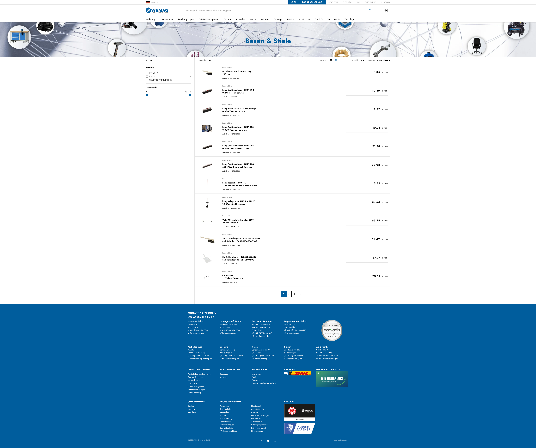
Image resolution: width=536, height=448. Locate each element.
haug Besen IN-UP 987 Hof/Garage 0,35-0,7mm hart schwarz (239, 110)
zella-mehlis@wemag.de (328, 358)
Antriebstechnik (257, 409)
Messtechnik (225, 412)
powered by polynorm (341, 440)
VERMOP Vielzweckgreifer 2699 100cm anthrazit (238, 221)
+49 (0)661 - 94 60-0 (199, 330)
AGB (358, 2)
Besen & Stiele (227, 67)
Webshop (156, 25)
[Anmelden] (386, 10)
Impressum (385, 2)
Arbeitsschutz (256, 421)
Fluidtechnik (256, 406)
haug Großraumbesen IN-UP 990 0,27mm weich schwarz (238, 91)
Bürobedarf (168, 25)
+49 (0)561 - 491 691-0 (264, 355)
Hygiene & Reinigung (184, 25)
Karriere (227, 19)
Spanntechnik (225, 409)
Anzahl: (355, 60)
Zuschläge (347, 2)
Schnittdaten (304, 19)
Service (290, 19)
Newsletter (333, 2)
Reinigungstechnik (258, 428)
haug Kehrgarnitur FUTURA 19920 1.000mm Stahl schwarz (238, 203)
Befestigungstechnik (259, 424)
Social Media (333, 19)
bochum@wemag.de (230, 358)
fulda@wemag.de (197, 333)
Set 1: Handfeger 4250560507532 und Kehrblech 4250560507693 (239, 258)
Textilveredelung (194, 392)
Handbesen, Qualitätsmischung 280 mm (237, 73)
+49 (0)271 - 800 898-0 (296, 355)
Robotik (223, 415)
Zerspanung (224, 406)
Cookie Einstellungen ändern (264, 383)
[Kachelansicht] (331, 60)
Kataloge (277, 19)
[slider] (147, 95)
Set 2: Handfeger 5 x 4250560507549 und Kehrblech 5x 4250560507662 (241, 240)
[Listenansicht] (336, 60)
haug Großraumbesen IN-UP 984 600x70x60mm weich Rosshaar (238, 165)
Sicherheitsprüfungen (196, 389)
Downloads (192, 383)
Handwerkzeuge (226, 418)
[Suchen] (370, 10)
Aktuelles (240, 19)
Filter (149, 60)
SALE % (319, 19)
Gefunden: (203, 60)
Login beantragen (313, 2)
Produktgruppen (186, 19)
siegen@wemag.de (294, 358)
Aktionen (264, 19)
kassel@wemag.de (262, 358)
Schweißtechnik (226, 428)
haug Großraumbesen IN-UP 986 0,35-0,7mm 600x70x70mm (238, 147)
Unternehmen (167, 19)
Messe (252, 19)
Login (294, 2)
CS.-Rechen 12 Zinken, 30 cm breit (233, 277)
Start (147, 25)
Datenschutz (370, 2)
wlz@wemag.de (292, 333)
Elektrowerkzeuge (227, 424)
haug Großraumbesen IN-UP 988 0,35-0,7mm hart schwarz (238, 128)
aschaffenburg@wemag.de (201, 358)
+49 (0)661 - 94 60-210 (296, 330)
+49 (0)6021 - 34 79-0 (199, 355)
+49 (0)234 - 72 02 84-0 (232, 355)
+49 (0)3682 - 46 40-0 (328, 355)
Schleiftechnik (225, 421)
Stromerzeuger (257, 431)
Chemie (254, 412)
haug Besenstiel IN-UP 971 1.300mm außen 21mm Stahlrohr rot (239, 184)
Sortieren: (371, 60)
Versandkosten (193, 380)
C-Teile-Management (209, 19)
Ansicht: (323, 60)
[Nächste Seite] (301, 294)
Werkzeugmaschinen (228, 431)
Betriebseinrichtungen (260, 415)
